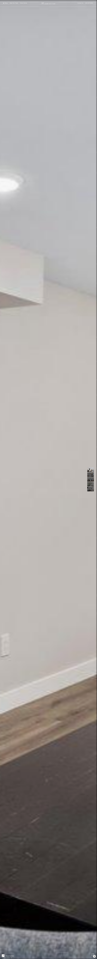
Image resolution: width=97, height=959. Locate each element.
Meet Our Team (14, 3)
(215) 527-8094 (89, 3)
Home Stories (23, 3)
